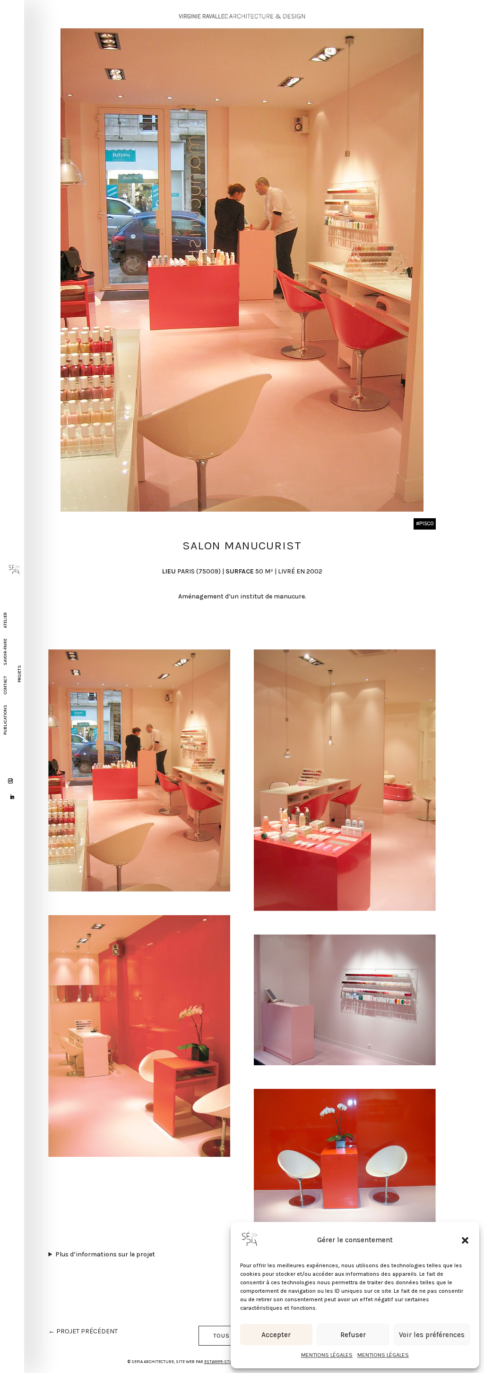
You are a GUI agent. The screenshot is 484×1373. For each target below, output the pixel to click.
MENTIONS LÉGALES (327, 1355)
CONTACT (5, 685)
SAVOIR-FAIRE (5, 652)
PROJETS (19, 673)
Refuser (353, 1335)
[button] (465, 1240)
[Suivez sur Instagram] (10, 781)
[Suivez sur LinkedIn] (12, 797)
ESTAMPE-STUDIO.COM (226, 1361)
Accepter (276, 1335)
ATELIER (5, 620)
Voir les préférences (432, 1335)
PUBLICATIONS (5, 720)
